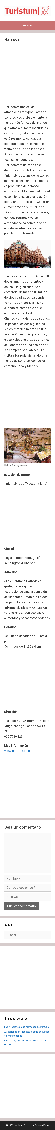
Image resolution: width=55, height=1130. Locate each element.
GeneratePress (42, 1125)
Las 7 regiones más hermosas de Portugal (26, 1026)
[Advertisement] (27, 75)
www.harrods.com (17, 751)
